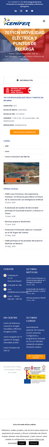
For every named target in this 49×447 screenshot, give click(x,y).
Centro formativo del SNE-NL (17, 157)
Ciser (7, 151)
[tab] (24, 80)
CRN (6, 146)
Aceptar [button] (21, 443)
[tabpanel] (24, 107)
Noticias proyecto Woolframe (17, 221)
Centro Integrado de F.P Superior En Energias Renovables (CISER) (13, 340)
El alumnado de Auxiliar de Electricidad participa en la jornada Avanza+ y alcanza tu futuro (24, 211)
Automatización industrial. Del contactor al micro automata (35, 330)
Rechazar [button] (33, 443)
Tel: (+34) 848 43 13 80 (15, 2)
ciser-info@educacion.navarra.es (15, 290)
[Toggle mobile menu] (44, 21)
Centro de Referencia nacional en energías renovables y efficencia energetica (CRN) (12, 327)
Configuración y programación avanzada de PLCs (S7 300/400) (35, 338)
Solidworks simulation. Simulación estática (34, 345)
